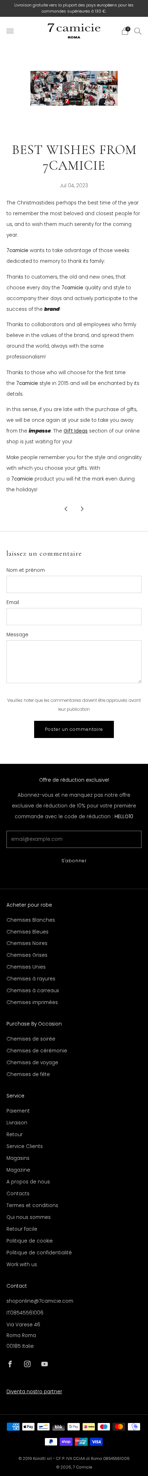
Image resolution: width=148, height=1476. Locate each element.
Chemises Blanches (30, 920)
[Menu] (10, 31)
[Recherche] (138, 30)
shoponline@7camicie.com (39, 1301)
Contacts (17, 1193)
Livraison (16, 1122)
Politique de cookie (29, 1241)
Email (12, 602)
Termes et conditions (32, 1205)
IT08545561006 (24, 1312)
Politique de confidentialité (39, 1252)
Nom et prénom (25, 570)
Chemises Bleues (27, 931)
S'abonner (74, 861)
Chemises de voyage (32, 1062)
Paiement (18, 1111)
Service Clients (24, 1146)
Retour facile (21, 1229)
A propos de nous (28, 1181)
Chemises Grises (26, 955)
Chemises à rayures (30, 978)
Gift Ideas (76, 431)
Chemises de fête (28, 1074)
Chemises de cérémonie (36, 1050)
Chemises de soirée (30, 1039)
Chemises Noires (26, 943)
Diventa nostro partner (34, 1391)
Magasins (17, 1158)
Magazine (18, 1170)
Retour (14, 1134)
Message (17, 634)
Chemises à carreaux (32, 990)
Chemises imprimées (32, 1002)
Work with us (21, 1264)
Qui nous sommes (28, 1217)
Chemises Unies (26, 967)
